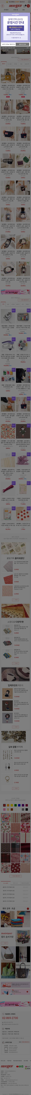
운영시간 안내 (22, 44)
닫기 (28, 47)
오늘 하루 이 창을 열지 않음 (8, 47)
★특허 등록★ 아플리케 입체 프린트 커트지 (8, 45)
